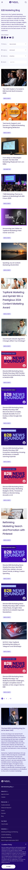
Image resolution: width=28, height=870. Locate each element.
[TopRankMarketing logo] (14, 2)
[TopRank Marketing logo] (6, 781)
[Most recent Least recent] (18, 50)
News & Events (7, 98)
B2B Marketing (7, 169)
